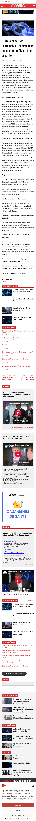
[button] (33, 785)
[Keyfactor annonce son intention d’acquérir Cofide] (7, 745)
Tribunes (4, 281)
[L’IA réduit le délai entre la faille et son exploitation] (7, 320)
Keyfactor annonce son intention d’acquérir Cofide (22, 745)
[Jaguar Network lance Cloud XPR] (7, 765)
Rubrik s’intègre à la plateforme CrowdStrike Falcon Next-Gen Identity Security (22, 701)
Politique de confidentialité (23, 819)
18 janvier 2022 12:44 (17, 60)
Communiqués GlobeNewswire (14, 673)
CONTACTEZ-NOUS (6, 1)
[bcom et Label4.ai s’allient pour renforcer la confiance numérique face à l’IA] (7, 772)
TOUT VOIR (31, 286)
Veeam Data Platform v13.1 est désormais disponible (22, 309)
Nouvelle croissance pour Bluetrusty (9, 378)
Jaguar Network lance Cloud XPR (22, 763)
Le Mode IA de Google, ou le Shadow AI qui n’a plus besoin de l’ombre (23, 291)
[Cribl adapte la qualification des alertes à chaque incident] (7, 730)
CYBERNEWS (6, 752)
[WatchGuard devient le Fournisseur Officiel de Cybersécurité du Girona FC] (7, 717)
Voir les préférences (18, 815)
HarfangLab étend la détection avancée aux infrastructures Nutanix (23, 737)
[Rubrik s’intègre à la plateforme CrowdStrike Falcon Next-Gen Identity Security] (7, 701)
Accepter (18, 805)
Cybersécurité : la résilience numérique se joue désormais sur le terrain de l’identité (23, 709)
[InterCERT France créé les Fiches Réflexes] (7, 757)
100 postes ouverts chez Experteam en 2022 (27, 379)
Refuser (18, 810)
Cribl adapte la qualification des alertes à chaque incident (22, 730)
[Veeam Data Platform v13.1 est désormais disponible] (7, 310)
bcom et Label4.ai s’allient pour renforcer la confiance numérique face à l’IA (22, 773)
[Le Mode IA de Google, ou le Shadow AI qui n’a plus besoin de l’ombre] (7, 292)
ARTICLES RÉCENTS (9, 725)
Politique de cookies (10, 819)
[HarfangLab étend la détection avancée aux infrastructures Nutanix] (7, 738)
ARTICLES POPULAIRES (10, 286)
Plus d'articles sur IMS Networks (22, 427)
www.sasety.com (27, 486)
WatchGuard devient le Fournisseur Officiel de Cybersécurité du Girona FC (23, 718)
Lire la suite (29, 565)
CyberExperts (6, 60)
